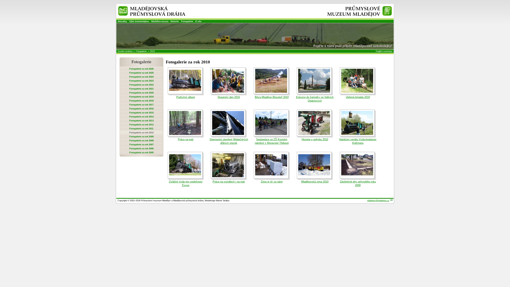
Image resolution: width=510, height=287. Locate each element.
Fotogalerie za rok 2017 (141, 104)
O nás (198, 21)
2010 (152, 51)
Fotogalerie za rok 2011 (141, 128)
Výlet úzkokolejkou (139, 21)
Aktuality (122, 21)
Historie (175, 21)
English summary (384, 51)
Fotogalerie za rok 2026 (141, 69)
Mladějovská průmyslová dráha (146, 8)
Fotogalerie (187, 21)
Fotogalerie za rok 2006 (141, 148)
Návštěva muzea (159, 21)
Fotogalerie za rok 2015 (141, 112)
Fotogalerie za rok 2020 (141, 92)
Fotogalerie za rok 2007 (141, 144)
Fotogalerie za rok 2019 (141, 96)
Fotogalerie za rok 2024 (141, 77)
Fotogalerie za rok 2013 (141, 120)
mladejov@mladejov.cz (378, 200)
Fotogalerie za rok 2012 (141, 124)
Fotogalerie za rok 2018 (141, 100)
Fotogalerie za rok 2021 (141, 88)
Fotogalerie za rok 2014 (141, 116)
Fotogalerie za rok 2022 (141, 85)
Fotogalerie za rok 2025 (141, 73)
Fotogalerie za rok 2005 (141, 152)
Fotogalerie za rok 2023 (141, 81)
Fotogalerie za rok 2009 (141, 136)
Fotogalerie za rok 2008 (141, 140)
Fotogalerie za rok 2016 (141, 108)
